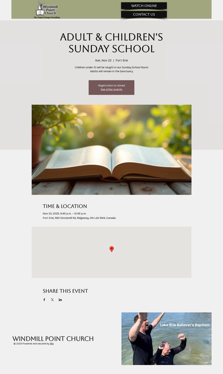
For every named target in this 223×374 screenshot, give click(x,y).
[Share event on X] (52, 299)
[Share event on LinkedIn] (60, 299)
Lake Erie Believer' (176, 325)
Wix (52, 343)
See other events (111, 89)
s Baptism (200, 325)
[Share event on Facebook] (44, 299)
